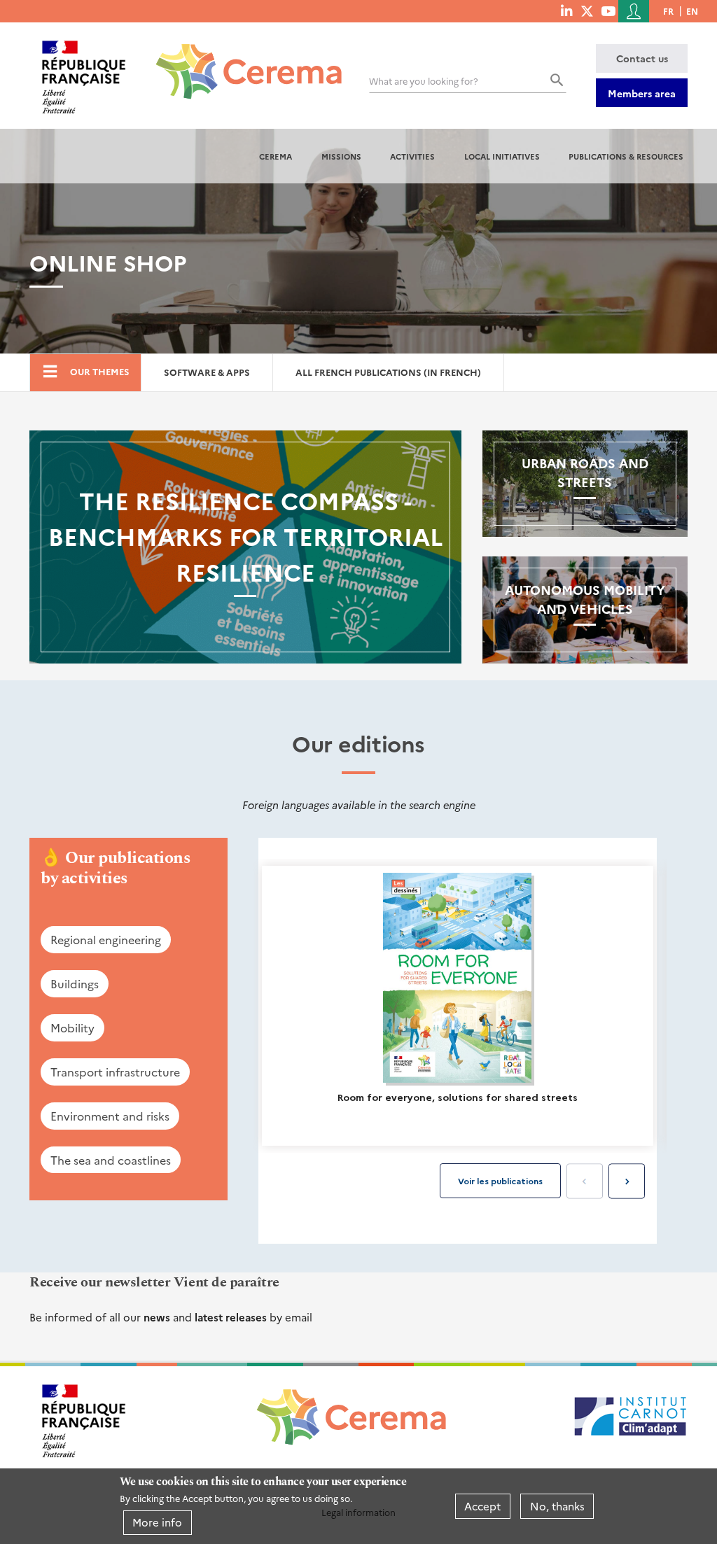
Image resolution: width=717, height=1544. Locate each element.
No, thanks (557, 1506)
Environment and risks (109, 1115)
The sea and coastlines (110, 1159)
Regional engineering (105, 939)
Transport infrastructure (115, 1071)
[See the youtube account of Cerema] (608, 10)
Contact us (642, 58)
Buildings (74, 983)
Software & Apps (207, 372)
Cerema (275, 156)
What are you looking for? (423, 81)
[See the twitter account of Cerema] (587, 10)
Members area (642, 93)
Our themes (100, 371)
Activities (412, 156)
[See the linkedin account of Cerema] (566, 10)
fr (668, 11)
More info (157, 1522)
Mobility (72, 1027)
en (692, 11)
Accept (482, 1506)
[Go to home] (240, 60)
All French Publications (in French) (388, 372)
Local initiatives (502, 156)
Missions (341, 156)
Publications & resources (626, 156)
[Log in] (633, 11)
